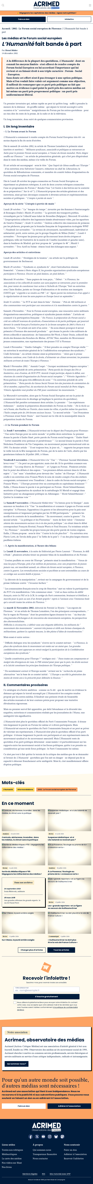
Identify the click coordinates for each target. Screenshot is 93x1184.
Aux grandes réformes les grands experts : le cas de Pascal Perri (22, 902)
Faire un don (23, 19)
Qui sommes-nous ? (16, 1064)
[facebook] (30, 1136)
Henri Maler (11, 50)
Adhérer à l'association (69, 1106)
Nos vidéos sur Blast (12, 1163)
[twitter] (37, 1136)
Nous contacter (40, 1159)
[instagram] (49, 1136)
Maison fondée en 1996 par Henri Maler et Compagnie (46, 1180)
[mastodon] (62, 1136)
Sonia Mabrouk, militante (14, 891)
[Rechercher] (2, 5)
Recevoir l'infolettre (74, 1159)
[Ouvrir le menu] (90, 5)
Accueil (6, 29)
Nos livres (7, 1167)
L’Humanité (8, 789)
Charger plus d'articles (32, 950)
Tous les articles (61, 950)
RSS (43, 1174)
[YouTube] (43, 1136)
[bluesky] (56, 1136)
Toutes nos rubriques (12, 1150)
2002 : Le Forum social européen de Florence (36, 29)
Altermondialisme (25, 789)
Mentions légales (29, 1174)
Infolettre (69, 19)
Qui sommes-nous (42, 1150)
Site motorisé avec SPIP (60, 1174)
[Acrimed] (46, 5)
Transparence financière (45, 1154)
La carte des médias (11, 1159)
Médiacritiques (9, 1154)
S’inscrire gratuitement (46, 996)
